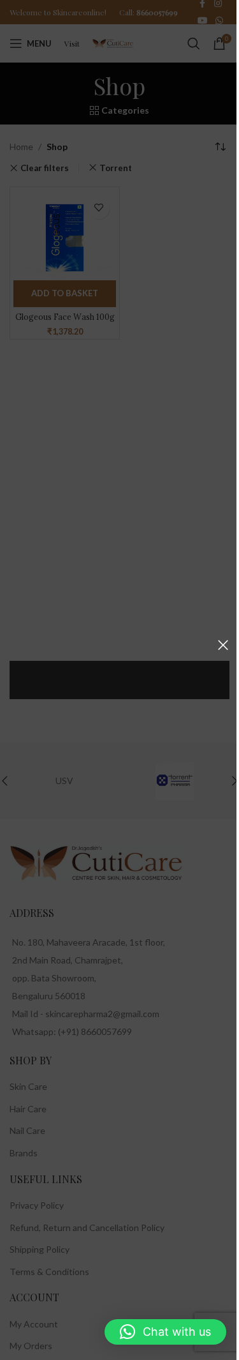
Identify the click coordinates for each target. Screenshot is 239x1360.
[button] (165, 1332)
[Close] (223, 645)
